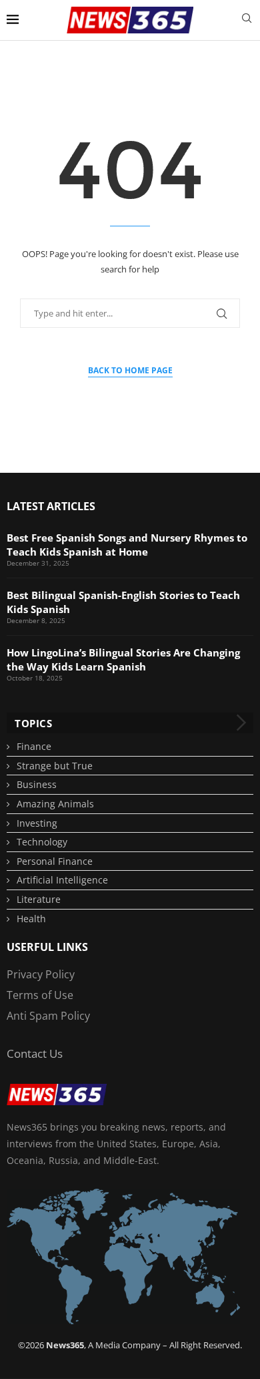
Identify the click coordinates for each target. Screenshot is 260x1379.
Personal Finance (55, 861)
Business (37, 784)
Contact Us (35, 1053)
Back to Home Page (130, 370)
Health (31, 918)
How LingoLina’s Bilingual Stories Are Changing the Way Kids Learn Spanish (123, 659)
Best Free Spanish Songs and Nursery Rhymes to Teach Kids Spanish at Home (127, 544)
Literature (39, 899)
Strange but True (55, 765)
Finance (34, 746)
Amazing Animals (55, 803)
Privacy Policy (41, 974)
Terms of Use (40, 995)
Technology (42, 841)
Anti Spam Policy (48, 1015)
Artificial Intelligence (62, 879)
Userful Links (47, 947)
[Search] (246, 19)
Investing (37, 823)
